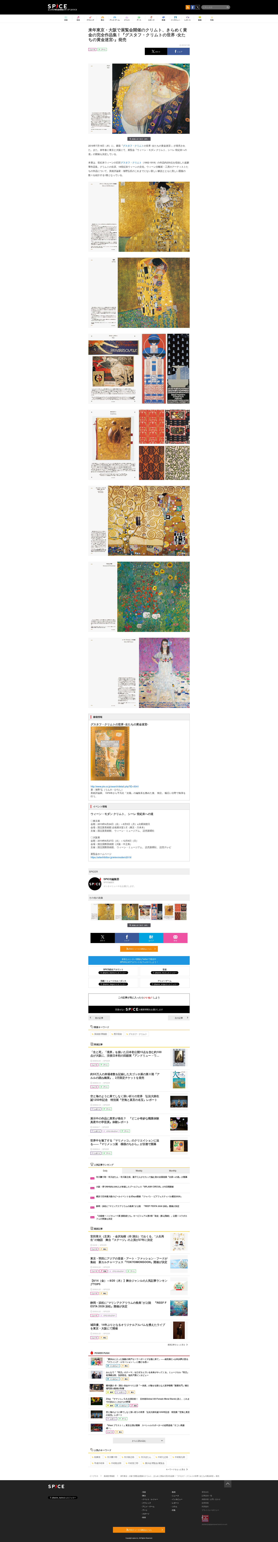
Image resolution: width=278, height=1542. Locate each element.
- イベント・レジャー (149, 1499)
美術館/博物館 (100, 1033)
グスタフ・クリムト (133, 145)
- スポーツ (145, 1513)
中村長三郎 (133, 1463)
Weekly (139, 1170)
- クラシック (146, 1503)
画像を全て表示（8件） (140, 139)
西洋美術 (118, 1033)
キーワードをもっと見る (175, 1469)
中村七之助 (163, 1457)
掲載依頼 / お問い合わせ (211, 1499)
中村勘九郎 (180, 1457)
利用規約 (205, 1506)
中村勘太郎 (116, 1463)
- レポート (175, 1503)
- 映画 (143, 1517)
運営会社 (205, 1492)
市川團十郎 (112, 1457)
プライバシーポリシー (210, 1510)
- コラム (174, 1506)
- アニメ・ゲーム (147, 1506)
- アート (144, 1510)
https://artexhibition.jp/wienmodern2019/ (111, 857)
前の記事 (99, 1017)
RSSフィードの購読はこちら (140, 949)
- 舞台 (143, 1495)
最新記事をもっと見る (176, 1344)
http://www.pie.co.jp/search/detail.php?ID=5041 (115, 786)
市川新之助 (129, 1457)
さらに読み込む (139, 1440)
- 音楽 (143, 1492)
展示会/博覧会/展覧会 (154, 1463)
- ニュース (175, 1495)
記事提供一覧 (207, 1495)
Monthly (172, 1170)
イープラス (93, 1476)
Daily (105, 1170)
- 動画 (173, 1492)
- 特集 (173, 1510)
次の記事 (179, 1017)
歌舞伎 (97, 1457)
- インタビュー (176, 1499)
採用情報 (205, 1503)
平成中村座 (99, 1463)
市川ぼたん (146, 1457)
